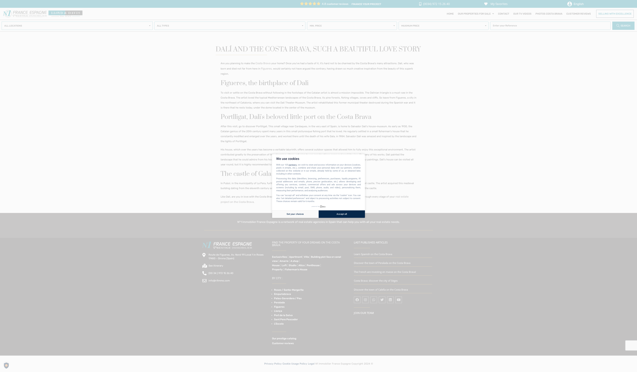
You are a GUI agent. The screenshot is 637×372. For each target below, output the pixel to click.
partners (293, 165)
